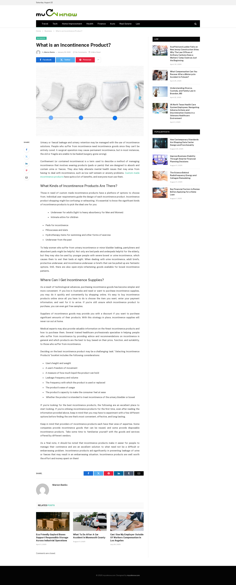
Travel (45, 24)
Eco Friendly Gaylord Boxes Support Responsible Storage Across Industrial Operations (52, 537)
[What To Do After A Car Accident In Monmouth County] (90, 521)
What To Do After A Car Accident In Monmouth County (89, 536)
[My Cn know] (56, 13)
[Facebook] (26, 149)
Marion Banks (49, 52)
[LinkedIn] (26, 163)
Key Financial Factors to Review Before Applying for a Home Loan (185, 192)
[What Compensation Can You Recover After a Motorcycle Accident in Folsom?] (160, 75)
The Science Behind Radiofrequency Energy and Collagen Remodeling (183, 175)
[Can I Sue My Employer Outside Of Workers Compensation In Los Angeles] (127, 521)
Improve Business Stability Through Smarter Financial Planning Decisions (183, 159)
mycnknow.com (133, 575)
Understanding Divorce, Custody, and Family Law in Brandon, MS (183, 91)
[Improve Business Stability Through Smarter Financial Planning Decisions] (160, 159)
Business (41, 38)
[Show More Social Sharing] (98, 59)
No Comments (81, 52)
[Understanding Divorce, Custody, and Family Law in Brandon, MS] (160, 91)
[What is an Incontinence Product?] (90, 101)
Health (89, 24)
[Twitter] (26, 156)
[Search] (195, 24)
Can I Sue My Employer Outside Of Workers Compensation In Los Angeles (127, 537)
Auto (112, 24)
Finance (102, 24)
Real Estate (126, 24)
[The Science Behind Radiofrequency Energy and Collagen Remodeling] (160, 176)
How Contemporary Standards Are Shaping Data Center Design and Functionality (184, 142)
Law (138, 24)
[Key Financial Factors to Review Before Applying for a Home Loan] (160, 193)
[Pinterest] (26, 170)
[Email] (26, 177)
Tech (55, 24)
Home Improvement (72, 24)
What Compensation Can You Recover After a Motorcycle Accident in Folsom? (183, 74)
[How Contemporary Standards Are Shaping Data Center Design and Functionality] (160, 143)
